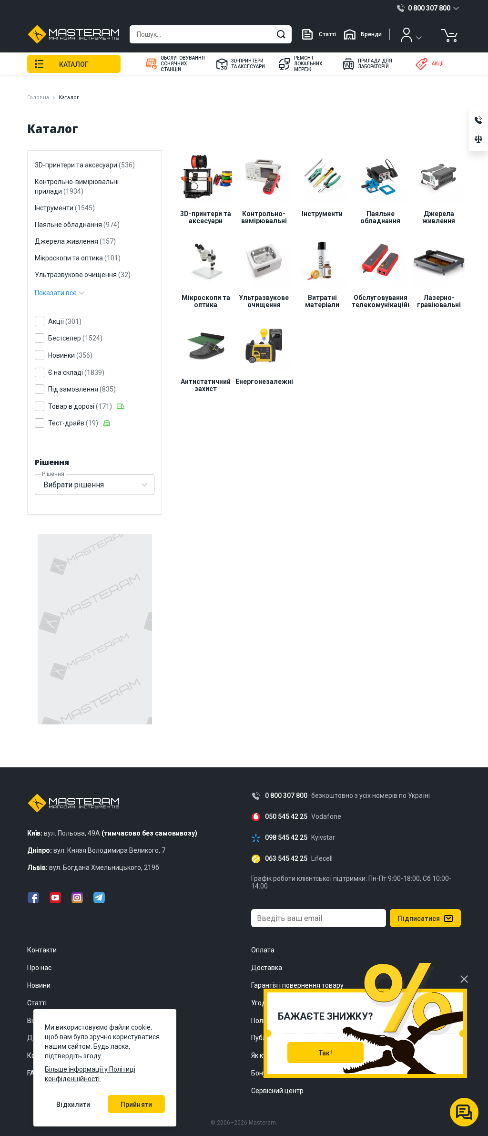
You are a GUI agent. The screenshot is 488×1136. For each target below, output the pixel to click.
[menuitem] (174, 63)
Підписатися (418, 918)
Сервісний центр (277, 1091)
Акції (64, 321)
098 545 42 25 (286, 837)
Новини (39, 985)
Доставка (266, 967)
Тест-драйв (73, 423)
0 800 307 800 (286, 795)
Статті (327, 34)
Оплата (262, 950)
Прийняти (136, 1104)
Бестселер (75, 338)
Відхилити (73, 1104)
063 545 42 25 (286, 858)
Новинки (70, 355)
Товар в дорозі (80, 406)
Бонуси (262, 1073)
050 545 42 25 (286, 816)
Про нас (39, 967)
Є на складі (76, 372)
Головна (38, 97)
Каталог (74, 64)
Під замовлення (82, 389)
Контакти (42, 950)
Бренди (371, 34)
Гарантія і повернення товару (297, 985)
